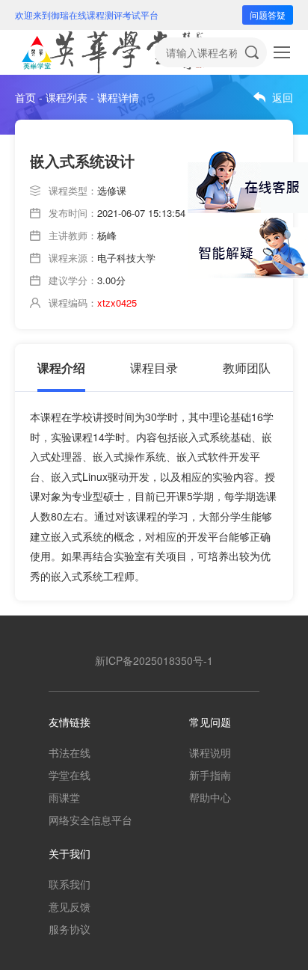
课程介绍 (61, 367)
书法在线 (69, 752)
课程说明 (210, 752)
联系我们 (69, 884)
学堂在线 (69, 774)
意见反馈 (69, 906)
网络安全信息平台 (90, 819)
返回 (282, 97)
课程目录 (154, 367)
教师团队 (247, 367)
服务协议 (69, 928)
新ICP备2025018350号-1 (154, 660)
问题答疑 (268, 14)
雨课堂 (64, 797)
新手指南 (210, 774)
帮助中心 (210, 797)
